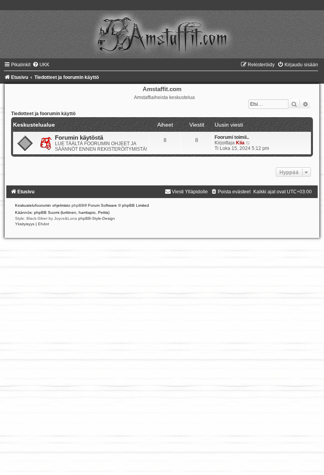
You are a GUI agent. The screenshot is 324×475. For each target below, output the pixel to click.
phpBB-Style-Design (96, 218)
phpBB (78, 205)
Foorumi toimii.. (232, 137)
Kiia (240, 143)
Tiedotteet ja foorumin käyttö (43, 113)
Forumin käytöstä (79, 138)
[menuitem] (40, 64)
